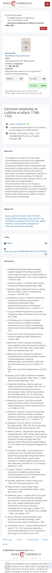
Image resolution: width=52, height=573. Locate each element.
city (42, 218)
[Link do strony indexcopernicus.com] (26, 555)
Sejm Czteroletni (33, 216)
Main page (7, 539)
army (30, 218)
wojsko (8, 216)
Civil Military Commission (15, 221)
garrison (36, 218)
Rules (19, 539)
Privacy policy (33, 539)
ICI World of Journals (13, 15)
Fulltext (9, 243)
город (16, 223)
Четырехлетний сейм (23, 226)
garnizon (15, 216)
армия (42, 221)
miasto (23, 216)
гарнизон (9, 223)
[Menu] (47, 4)
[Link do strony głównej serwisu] (17, 4)
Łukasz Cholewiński (17, 124)
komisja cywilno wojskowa (16, 218)
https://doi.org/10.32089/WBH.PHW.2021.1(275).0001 (25, 251)
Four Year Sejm (32, 221)
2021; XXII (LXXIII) (18, 20)
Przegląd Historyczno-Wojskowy (20, 18)
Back (44, 28)
